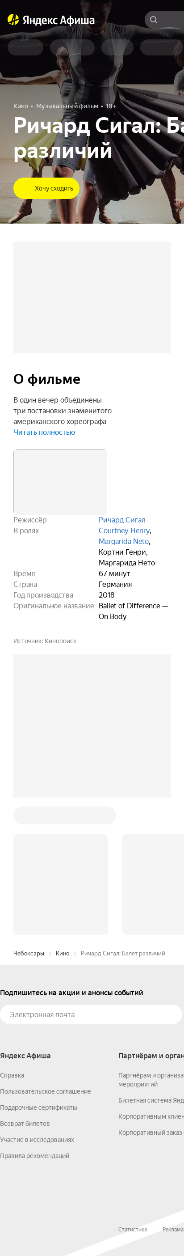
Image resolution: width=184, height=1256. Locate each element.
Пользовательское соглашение (45, 1091)
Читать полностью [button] (44, 432)
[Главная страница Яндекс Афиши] (13, 19)
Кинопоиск (60, 641)
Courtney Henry (124, 530)
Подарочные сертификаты (38, 1107)
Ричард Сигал (122, 520)
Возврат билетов (25, 1123)
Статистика (132, 1229)
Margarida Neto (124, 541)
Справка (12, 1075)
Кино (62, 953)
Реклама (173, 1229)
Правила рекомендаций (34, 1155)
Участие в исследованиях (37, 1139)
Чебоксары (28, 953)
